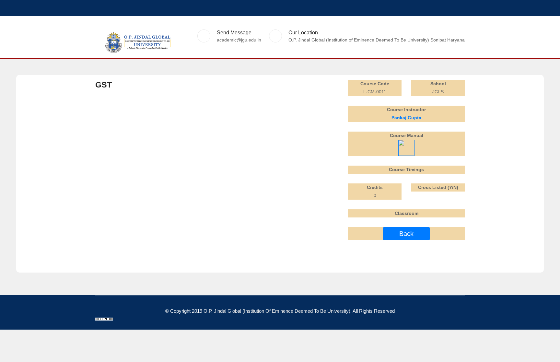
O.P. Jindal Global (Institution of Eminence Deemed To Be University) (277, 311)
